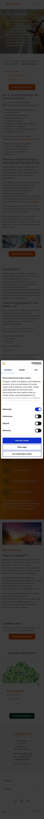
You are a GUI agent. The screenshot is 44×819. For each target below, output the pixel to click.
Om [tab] (36, 370)
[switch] (38, 416)
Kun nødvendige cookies (22, 454)
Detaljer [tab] (22, 370)
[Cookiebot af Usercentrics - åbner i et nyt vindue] (31, 363)
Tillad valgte (22, 447)
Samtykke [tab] (8, 370)
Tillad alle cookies (22, 440)
